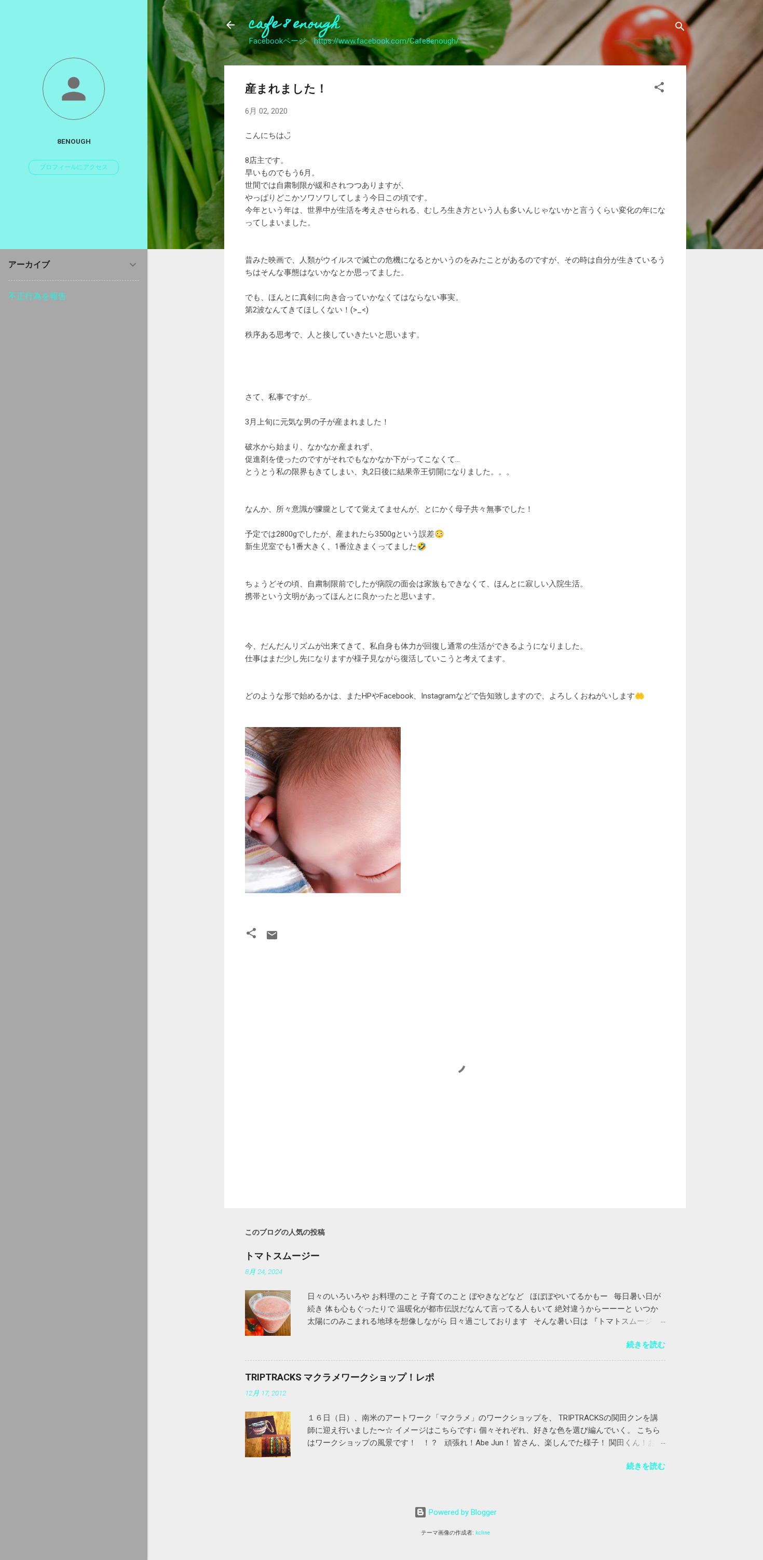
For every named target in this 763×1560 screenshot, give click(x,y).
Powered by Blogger (462, 1512)
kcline (482, 1532)
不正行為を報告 (37, 296)
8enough (74, 141)
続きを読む (645, 1344)
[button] (659, 89)
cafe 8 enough (294, 24)
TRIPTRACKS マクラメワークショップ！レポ (339, 1377)
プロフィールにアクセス (73, 167)
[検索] (680, 28)
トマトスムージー (282, 1255)
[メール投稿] (272, 938)
